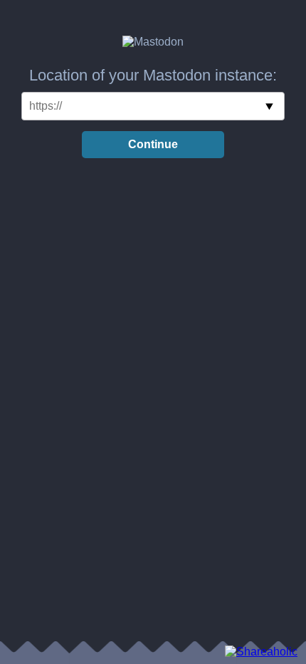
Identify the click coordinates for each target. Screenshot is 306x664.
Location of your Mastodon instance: (153, 75)
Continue (153, 144)
